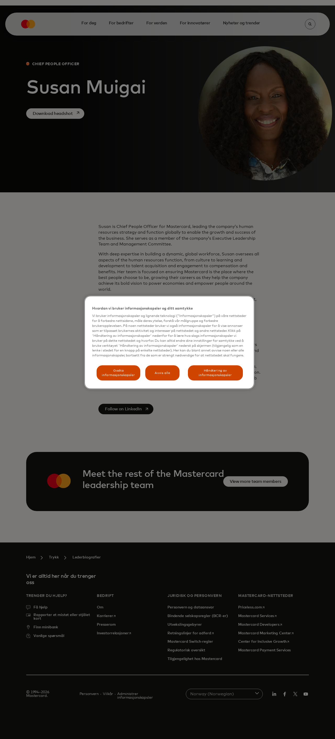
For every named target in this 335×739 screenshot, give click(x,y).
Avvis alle (162, 373)
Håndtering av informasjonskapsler (215, 373)
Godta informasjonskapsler (118, 373)
